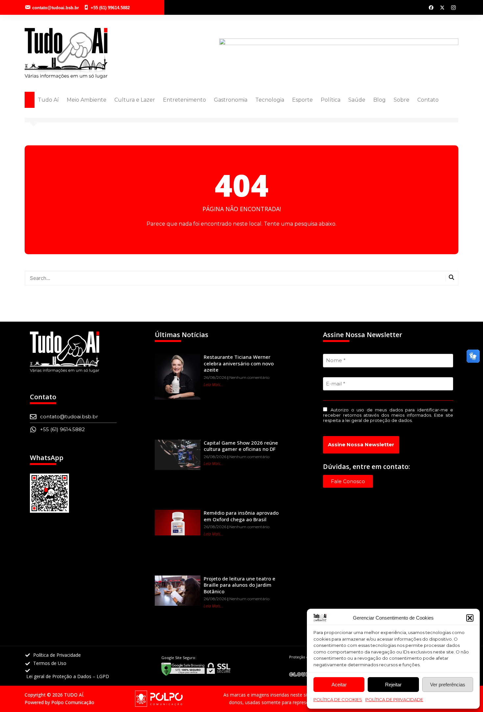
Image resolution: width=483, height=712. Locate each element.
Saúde (356, 100)
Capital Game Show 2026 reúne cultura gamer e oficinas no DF (241, 446)
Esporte (302, 100)
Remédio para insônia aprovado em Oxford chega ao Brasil (241, 516)
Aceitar (339, 684)
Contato (428, 100)
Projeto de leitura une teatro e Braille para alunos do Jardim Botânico (239, 585)
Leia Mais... (213, 384)
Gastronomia (230, 100)
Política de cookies (337, 699)
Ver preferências (447, 684)
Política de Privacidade (394, 699)
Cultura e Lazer (134, 100)
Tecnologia (269, 100)
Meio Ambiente (86, 100)
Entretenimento (184, 100)
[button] (470, 618)
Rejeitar (393, 684)
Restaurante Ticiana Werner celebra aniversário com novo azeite (239, 363)
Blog (379, 100)
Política (330, 100)
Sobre (401, 100)
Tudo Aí (48, 100)
